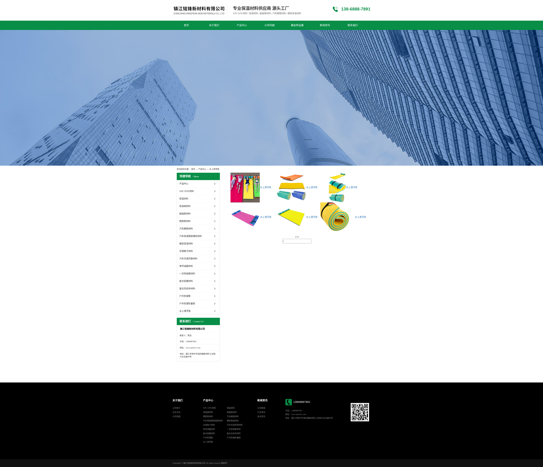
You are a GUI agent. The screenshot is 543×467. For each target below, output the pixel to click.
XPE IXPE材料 (186, 191)
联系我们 (353, 25)
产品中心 (242, 25)
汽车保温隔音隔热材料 (190, 236)
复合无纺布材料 (187, 288)
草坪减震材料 (186, 266)
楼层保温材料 (186, 243)
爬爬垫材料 (185, 221)
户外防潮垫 (185, 296)
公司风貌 (269, 25)
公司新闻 (261, 408)
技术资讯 (261, 416)
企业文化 (176, 412)
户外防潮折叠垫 (187, 303)
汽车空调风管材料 (188, 258)
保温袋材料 (185, 206)
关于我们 (214, 25)
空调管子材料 (186, 251)
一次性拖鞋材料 (187, 273)
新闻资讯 (325, 25)
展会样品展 (297, 25)
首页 (186, 25)
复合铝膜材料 (186, 281)
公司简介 (176, 408)
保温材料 (183, 198)
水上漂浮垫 (214, 169)
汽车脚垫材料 (186, 228)
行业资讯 (261, 412)
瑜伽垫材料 (185, 213)
